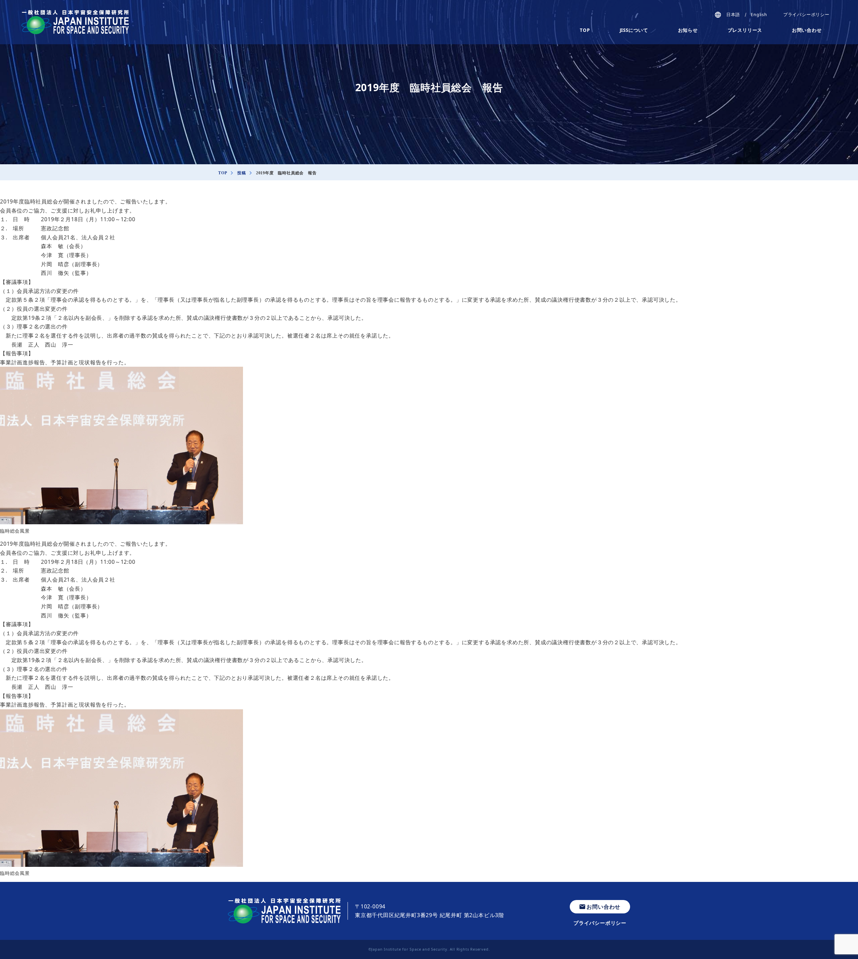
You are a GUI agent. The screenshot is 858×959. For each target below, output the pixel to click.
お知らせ (688, 30)
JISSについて (634, 30)
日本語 (733, 14)
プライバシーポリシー (806, 14)
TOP (585, 30)
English (759, 14)
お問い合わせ (807, 30)
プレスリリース (745, 30)
